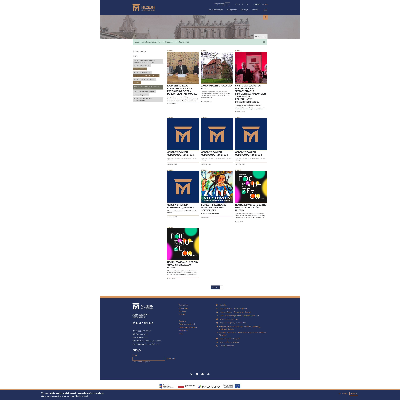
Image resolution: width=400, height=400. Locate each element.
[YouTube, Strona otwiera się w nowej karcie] (202, 374)
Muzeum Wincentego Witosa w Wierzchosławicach (239, 316)
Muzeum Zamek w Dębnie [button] (141, 72)
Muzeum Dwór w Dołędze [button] (141, 65)
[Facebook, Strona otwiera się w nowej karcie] (196, 374)
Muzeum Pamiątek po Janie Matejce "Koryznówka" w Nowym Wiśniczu (242, 334)
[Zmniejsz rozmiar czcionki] (239, 4)
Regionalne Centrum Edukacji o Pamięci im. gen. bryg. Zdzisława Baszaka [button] (146, 87)
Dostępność (232, 10)
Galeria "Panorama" (227, 346)
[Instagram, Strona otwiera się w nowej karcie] (191, 374)
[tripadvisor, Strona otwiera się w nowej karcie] (208, 374)
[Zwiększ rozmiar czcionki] (236, 4)
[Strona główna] (144, 7)
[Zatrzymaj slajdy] (247, 4)
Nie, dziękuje (343, 393)
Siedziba (223, 305)
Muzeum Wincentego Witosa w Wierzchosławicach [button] (143, 99)
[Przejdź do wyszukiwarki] (265, 17)
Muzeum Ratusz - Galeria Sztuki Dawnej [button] (145, 76)
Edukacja (244, 10)
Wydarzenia (183, 308)
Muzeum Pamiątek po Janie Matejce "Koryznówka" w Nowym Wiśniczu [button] (144, 61)
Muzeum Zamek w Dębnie (230, 342)
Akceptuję (353, 393)
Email (134, 355)
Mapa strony (183, 330)
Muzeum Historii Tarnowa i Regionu (233, 309)
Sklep (181, 334)
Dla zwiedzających (216, 10)
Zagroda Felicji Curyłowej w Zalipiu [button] (144, 91)
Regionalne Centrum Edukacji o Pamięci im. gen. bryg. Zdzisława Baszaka (239, 328)
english (264, 4)
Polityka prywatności (187, 324)
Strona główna (262, 37)
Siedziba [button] (136, 82)
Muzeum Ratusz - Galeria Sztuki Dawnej (235, 312)
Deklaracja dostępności (188, 327)
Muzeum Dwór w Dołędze (230, 339)
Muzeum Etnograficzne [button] (140, 95)
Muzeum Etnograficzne (229, 319)
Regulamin (183, 321)
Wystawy (182, 311)
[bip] (136, 350)
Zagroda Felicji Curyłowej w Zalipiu (233, 323)
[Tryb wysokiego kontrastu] (242, 4)
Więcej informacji (81, 396)
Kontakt (255, 10)
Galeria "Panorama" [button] (139, 69)
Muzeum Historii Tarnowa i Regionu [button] (144, 79)
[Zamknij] (264, 42)
